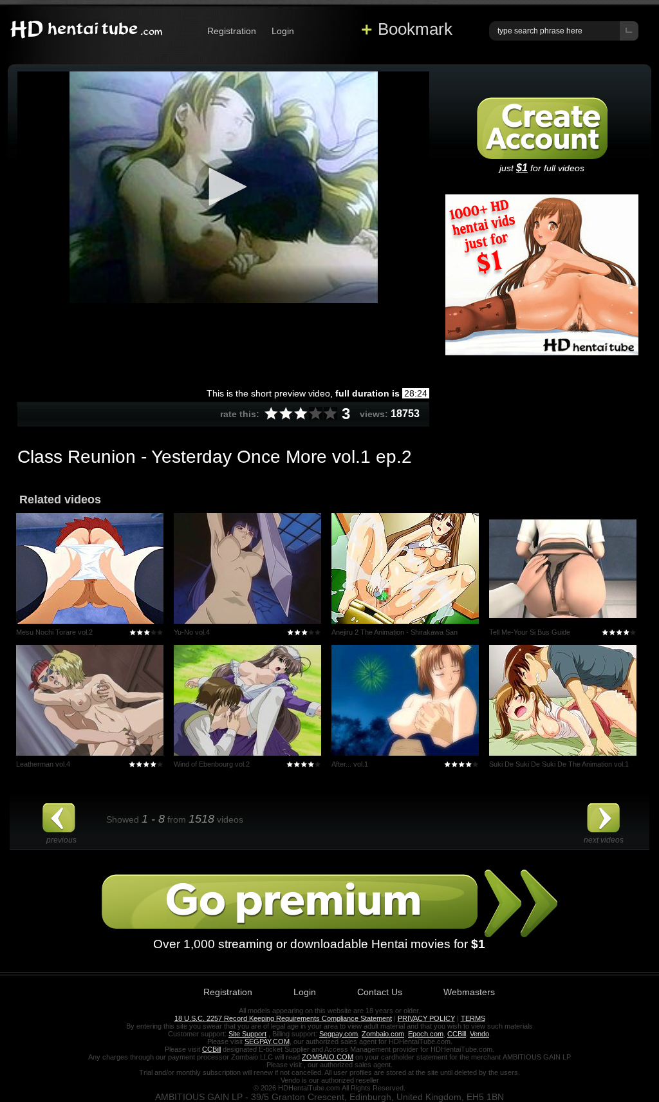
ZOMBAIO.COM (327, 1057)
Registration (231, 31)
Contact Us (379, 992)
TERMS (473, 1018)
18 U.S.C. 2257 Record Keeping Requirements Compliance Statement (283, 1018)
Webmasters (469, 992)
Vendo (479, 1034)
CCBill (456, 1034)
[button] (223, 186)
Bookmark (415, 29)
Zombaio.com (383, 1034)
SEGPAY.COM (267, 1041)
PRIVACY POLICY (426, 1018)
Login (283, 31)
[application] (223, 187)
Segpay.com (338, 1034)
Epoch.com (425, 1034)
